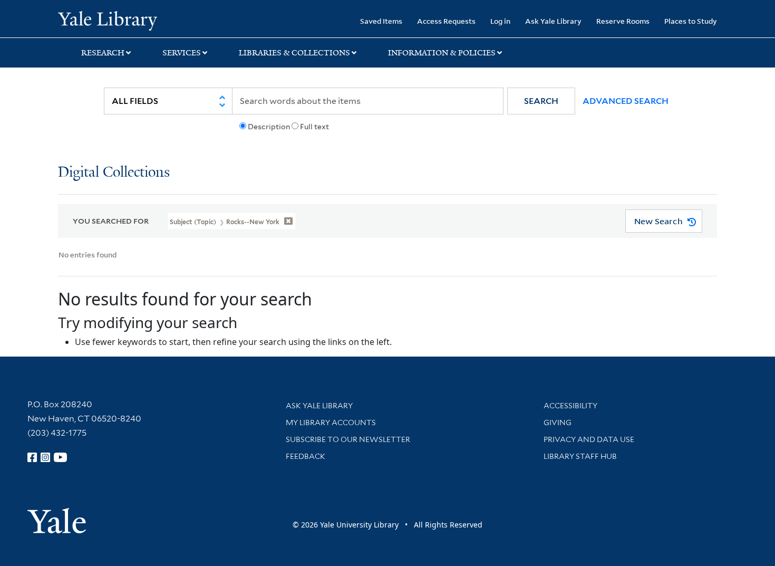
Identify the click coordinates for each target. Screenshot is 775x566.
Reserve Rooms (623, 21)
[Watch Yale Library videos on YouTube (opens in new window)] (60, 457)
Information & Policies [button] (442, 52)
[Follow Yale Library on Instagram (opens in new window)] (45, 457)
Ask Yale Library (553, 21)
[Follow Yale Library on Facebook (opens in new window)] (32, 457)
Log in (500, 21)
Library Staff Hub (580, 456)
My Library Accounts (331, 422)
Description (269, 126)
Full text (314, 126)
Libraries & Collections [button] (294, 52)
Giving (557, 422)
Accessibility (570, 405)
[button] (541, 101)
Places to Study (690, 21)
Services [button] (181, 52)
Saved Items (381, 21)
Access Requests (446, 21)
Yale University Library (107, 20)
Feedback (305, 456)
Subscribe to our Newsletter (348, 439)
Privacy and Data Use (589, 439)
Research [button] (102, 52)
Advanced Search (626, 101)
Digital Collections (114, 173)
